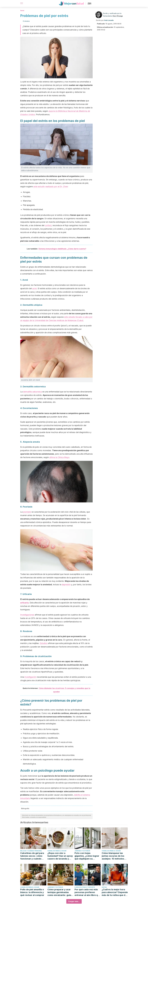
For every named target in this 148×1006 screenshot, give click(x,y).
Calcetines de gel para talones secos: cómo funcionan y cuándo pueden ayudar (32, 856)
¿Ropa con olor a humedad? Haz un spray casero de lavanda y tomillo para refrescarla (60, 856)
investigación (30, 677)
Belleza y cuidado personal (31, 851)
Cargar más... (74, 901)
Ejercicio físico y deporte (85, 887)
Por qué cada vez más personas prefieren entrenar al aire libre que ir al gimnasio (87, 892)
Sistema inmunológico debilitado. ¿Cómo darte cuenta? (62, 249)
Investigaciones (27, 615)
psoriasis (27, 512)
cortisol (48, 225)
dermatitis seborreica (32, 392)
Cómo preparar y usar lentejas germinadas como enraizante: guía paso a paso (59, 892)
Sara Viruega (118, 16)
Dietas (104, 887)
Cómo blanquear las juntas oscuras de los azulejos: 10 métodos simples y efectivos (113, 856)
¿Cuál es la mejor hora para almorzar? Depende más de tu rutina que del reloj (115, 892)
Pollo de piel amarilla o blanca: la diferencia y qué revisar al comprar (32, 892)
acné (34, 288)
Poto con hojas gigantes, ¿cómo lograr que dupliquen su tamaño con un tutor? (87, 856)
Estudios (43, 643)
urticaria (24, 603)
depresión (66, 584)
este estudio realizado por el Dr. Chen (50, 186)
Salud (22, 10)
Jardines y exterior (82, 851)
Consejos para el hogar (56, 851)
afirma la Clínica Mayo (59, 457)
